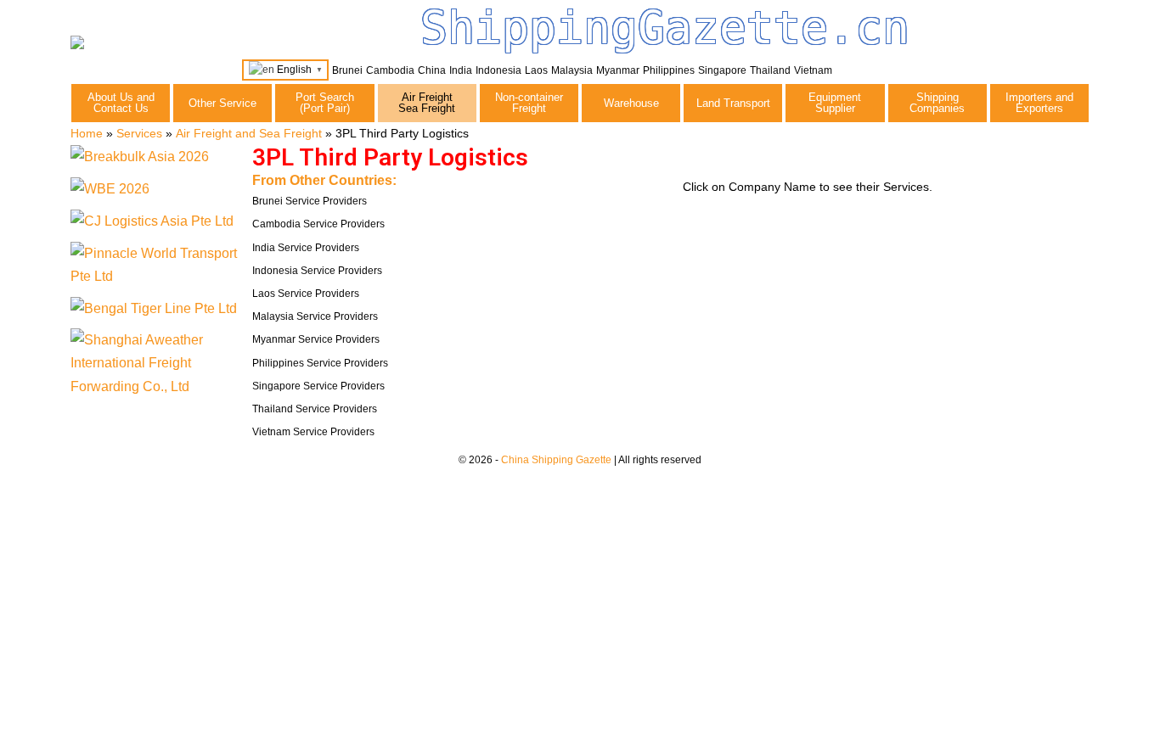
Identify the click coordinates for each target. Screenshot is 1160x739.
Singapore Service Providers (318, 386)
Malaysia (572, 70)
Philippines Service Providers (320, 363)
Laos (536, 70)
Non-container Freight (529, 103)
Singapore (722, 70)
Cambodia (390, 70)
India (460, 70)
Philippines (669, 70)
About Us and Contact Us (121, 103)
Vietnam (813, 70)
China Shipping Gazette (556, 460)
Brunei (347, 70)
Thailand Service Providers (314, 409)
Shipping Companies (937, 103)
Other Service (222, 103)
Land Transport (733, 103)
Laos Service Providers (305, 294)
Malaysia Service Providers (315, 316)
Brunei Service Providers (309, 201)
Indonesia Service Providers (317, 271)
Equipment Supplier (834, 103)
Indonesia (498, 70)
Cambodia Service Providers (318, 224)
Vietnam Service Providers (313, 432)
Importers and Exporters (1039, 103)
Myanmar (617, 70)
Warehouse (631, 103)
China (432, 70)
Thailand (770, 70)
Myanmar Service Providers (316, 339)
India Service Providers (305, 248)
